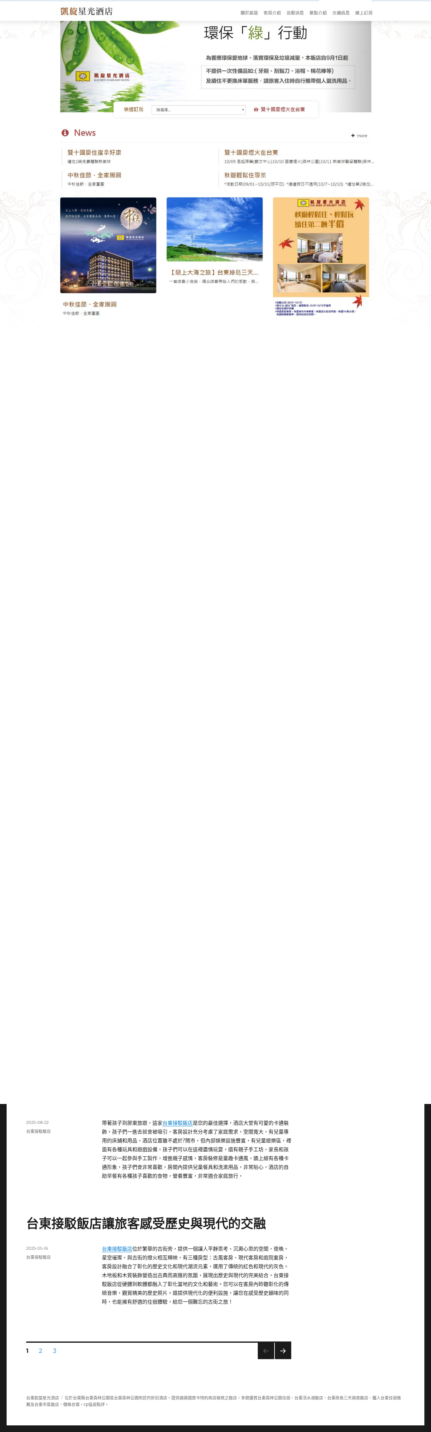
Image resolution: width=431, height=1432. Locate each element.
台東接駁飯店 (177, 1123)
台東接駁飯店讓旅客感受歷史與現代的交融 (146, 1223)
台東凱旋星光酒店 (42, 1397)
